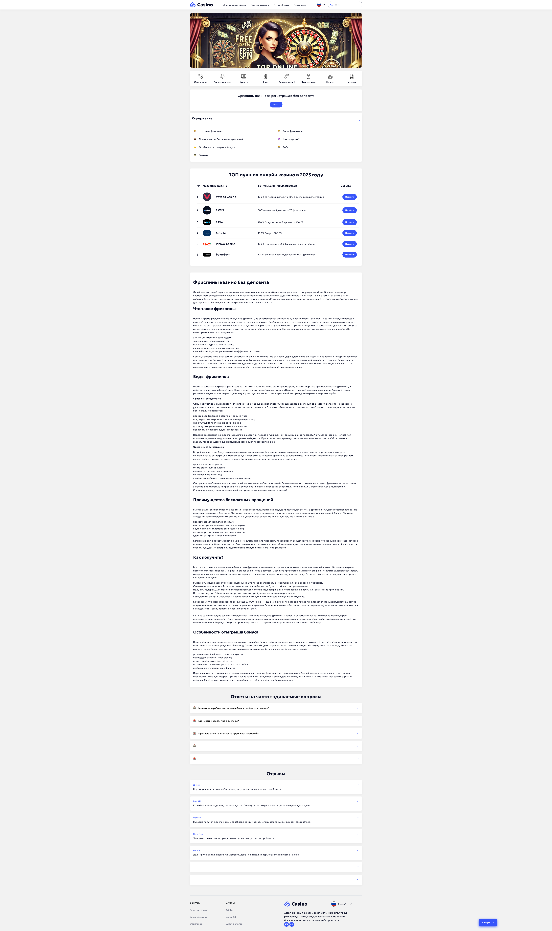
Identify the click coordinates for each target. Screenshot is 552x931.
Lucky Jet (231, 916)
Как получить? (291, 139)
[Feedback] (276, 867)
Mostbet (222, 233)
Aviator (230, 910)
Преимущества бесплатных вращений (221, 139)
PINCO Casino (225, 244)
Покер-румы (300, 5)
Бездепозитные (199, 916)
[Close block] (359, 120)
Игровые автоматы (260, 5)
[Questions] (276, 746)
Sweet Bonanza (234, 923)
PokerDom (223, 254)
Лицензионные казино (234, 5)
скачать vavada (201, 422)
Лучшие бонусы (281, 5)
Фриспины (196, 923)
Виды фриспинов (292, 131)
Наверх (486, 922)
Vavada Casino (226, 197)
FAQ (285, 147)
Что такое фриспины (211, 131)
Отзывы (203, 155)
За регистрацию (199, 910)
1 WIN (220, 210)
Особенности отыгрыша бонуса (217, 147)
